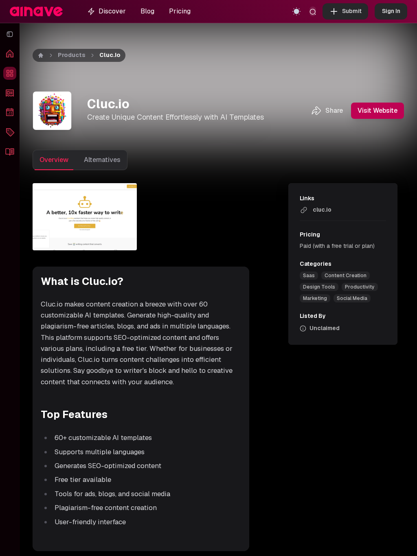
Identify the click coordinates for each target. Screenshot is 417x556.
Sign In (391, 11)
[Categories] (9, 131)
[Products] (9, 73)
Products (72, 55)
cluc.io (322, 209)
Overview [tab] (54, 159)
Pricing (180, 11)
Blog (147, 11)
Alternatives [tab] (102, 159)
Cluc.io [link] (110, 55)
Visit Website (377, 110)
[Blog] (9, 151)
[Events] (9, 112)
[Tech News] (9, 92)
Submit (352, 11)
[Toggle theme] (296, 11)
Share (334, 110)
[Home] (9, 53)
